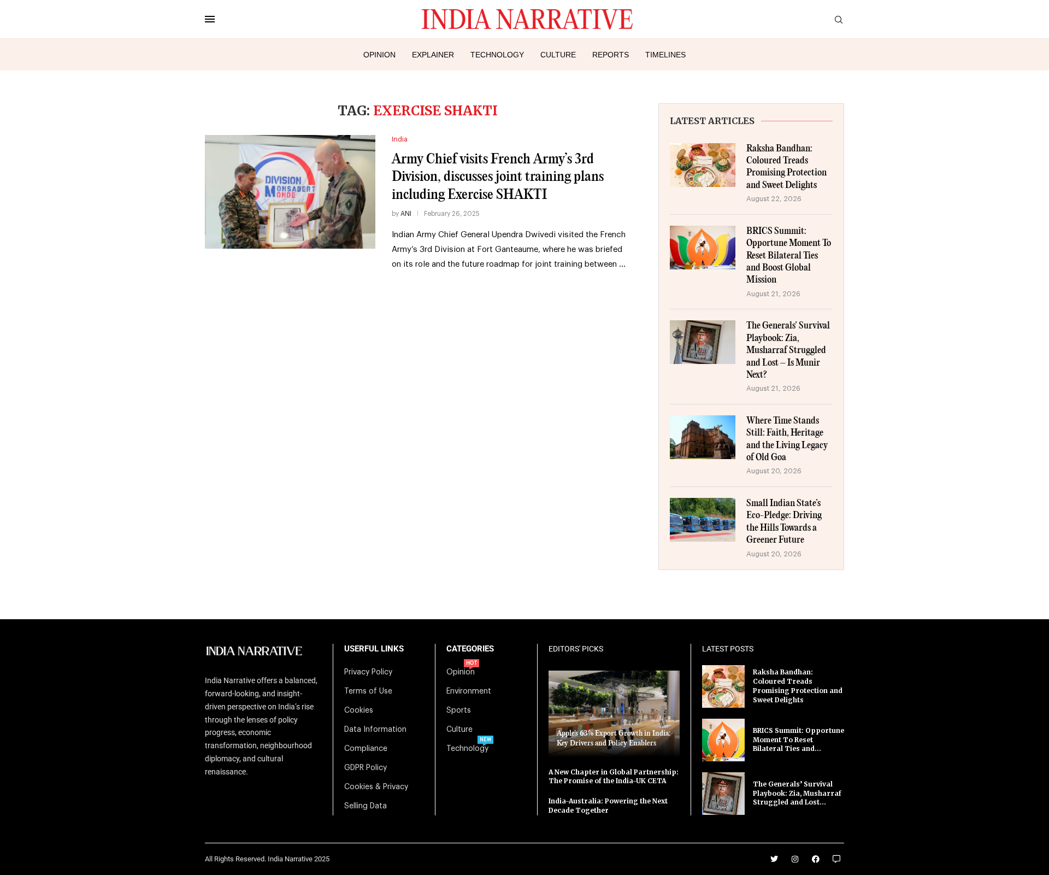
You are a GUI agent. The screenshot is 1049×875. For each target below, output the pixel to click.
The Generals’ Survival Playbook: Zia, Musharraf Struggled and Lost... (797, 793)
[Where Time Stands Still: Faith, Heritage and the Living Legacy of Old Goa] (702, 437)
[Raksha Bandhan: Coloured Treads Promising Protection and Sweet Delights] (702, 165)
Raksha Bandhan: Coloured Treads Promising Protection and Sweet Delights (786, 167)
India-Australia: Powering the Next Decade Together (608, 805)
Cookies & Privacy (376, 787)
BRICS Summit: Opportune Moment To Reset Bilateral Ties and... (798, 739)
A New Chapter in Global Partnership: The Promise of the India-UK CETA (614, 776)
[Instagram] (795, 859)
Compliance (365, 749)
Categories (470, 649)
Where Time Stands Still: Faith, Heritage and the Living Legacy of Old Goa (787, 439)
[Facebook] (815, 859)
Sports (458, 710)
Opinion (379, 54)
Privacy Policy (368, 672)
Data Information (375, 729)
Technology (497, 54)
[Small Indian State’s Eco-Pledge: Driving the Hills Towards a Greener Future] (702, 520)
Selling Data (365, 806)
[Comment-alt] (836, 859)
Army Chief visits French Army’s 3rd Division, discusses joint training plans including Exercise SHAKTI (498, 177)
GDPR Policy (365, 768)
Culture (558, 54)
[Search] (838, 20)
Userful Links (374, 649)
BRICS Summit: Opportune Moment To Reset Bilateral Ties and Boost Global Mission (788, 256)
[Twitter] (774, 859)
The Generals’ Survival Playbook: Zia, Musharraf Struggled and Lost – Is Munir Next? (788, 350)
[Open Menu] (210, 19)
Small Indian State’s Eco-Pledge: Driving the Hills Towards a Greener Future (784, 522)
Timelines (665, 54)
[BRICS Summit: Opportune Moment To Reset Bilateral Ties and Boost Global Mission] (702, 247)
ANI (405, 213)
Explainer (433, 54)
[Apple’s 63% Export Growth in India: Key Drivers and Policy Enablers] (614, 713)
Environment (468, 691)
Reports (610, 54)
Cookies (358, 710)
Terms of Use (368, 691)
